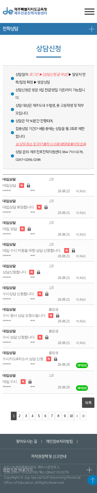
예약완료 (82, 365)
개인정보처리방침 (59, 441)
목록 (88, 403)
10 (71, 416)
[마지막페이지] (83, 416)
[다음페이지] (77, 416)
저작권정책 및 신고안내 (48, 456)
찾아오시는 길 (26, 441)
